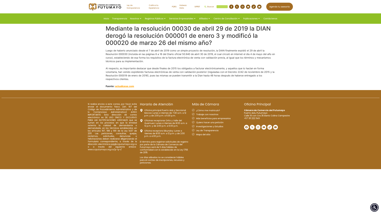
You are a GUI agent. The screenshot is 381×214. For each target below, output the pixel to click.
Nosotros (134, 18)
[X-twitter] (237, 7)
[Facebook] (246, 127)
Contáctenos (270, 18)
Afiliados (203, 18)
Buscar (217, 6)
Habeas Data (183, 6)
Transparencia (119, 18)
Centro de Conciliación (226, 18)
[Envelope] (259, 7)
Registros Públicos (154, 18)
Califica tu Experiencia (154, 6)
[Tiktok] (254, 7)
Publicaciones (250, 18)
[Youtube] (248, 7)
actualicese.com (124, 86)
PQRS (174, 6)
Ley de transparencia (133, 6)
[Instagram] (242, 7)
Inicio (106, 18)
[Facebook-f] (231, 7)
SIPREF (197, 6)
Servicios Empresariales (181, 18)
